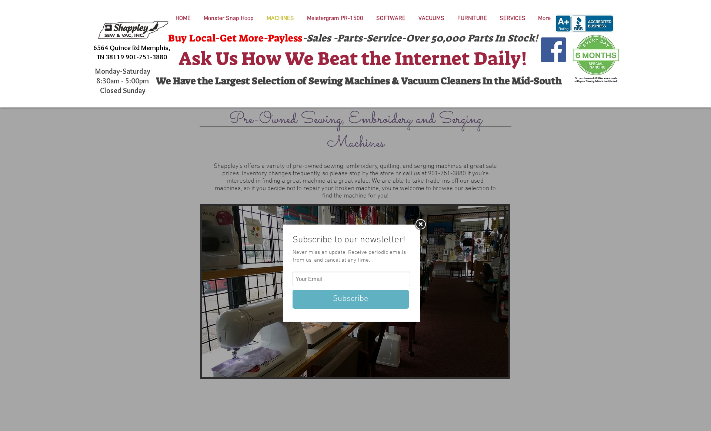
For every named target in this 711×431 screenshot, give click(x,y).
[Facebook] (553, 49)
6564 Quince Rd (117, 47)
